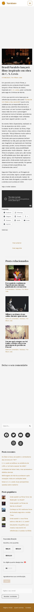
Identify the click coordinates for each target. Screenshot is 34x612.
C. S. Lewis (15, 90)
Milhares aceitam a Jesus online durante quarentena (16, 315)
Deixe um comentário (11, 318)
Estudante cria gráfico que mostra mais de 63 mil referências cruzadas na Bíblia (20, 528)
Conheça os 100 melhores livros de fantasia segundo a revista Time (21, 512)
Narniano (11, 3)
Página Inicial (7, 608)
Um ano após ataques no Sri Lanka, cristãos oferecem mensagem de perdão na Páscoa (16, 344)
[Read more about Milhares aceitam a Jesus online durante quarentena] (17, 304)
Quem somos (19, 608)
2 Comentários (9, 289)
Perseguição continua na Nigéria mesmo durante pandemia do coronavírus (15, 285)
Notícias (18, 289)
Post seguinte (17, 248)
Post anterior (17, 243)
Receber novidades (10, 596)
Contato (28, 608)
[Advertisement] (17, 24)
